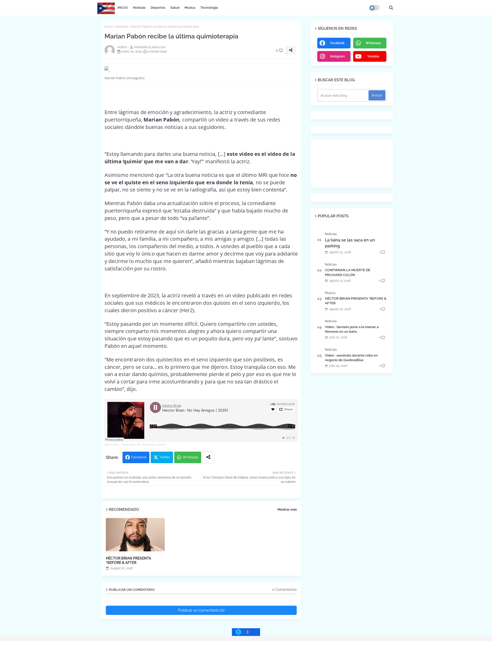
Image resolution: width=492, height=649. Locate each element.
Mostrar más (287, 509)
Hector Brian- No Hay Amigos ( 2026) (143, 444)
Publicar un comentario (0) (201, 610)
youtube (373, 56)
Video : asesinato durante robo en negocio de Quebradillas (351, 357)
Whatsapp (190, 457)
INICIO (122, 7)
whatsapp (373, 43)
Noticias (139, 7)
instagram (337, 56)
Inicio (109, 26)
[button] (391, 8)
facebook (337, 43)
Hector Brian (112, 444)
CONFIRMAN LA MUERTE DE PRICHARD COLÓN (347, 272)
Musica (189, 7)
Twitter (164, 457)
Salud (174, 7)
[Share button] (208, 457)
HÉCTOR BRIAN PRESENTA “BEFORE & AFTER (128, 560)
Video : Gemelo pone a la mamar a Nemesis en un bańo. (351, 329)
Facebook (139, 457)
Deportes (158, 7)
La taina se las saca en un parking (350, 243)
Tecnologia (209, 7)
